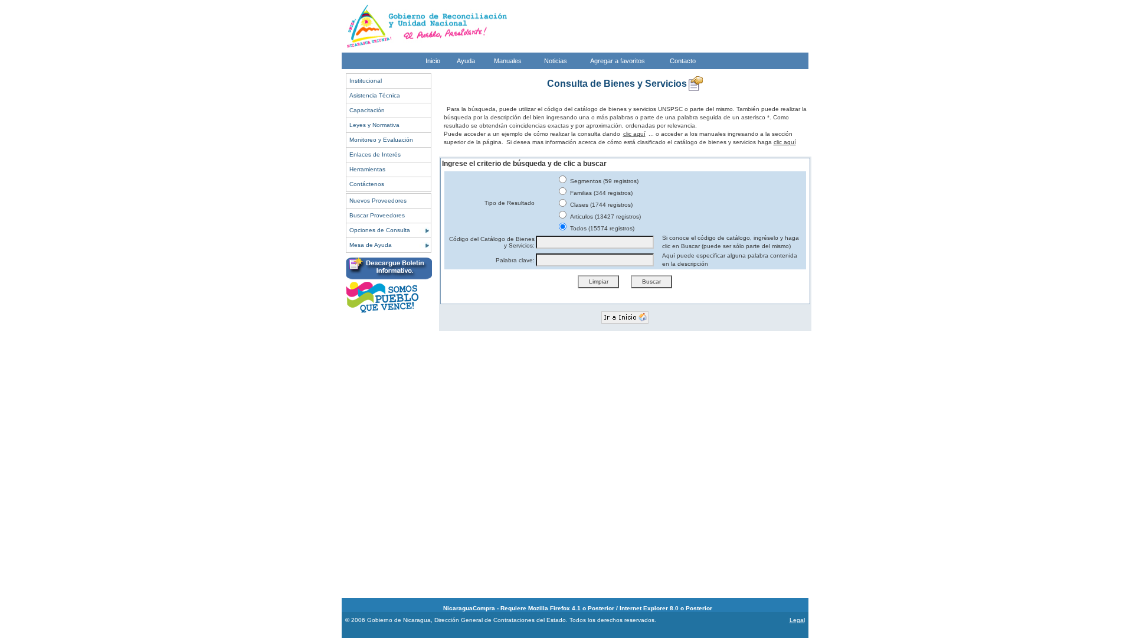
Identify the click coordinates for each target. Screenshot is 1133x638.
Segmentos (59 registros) (603, 181)
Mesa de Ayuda (370, 245)
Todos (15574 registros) (601, 228)
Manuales (508, 60)
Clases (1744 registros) (600, 204)
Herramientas (367, 169)
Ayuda (466, 60)
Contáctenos (366, 184)
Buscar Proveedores (377, 215)
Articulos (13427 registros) (604, 216)
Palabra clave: (515, 260)
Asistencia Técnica (374, 95)
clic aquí (634, 134)
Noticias (555, 60)
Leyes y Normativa (374, 125)
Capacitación (367, 110)
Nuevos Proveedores (378, 200)
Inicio (432, 60)
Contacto (683, 60)
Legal (797, 620)
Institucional (365, 80)
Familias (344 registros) (600, 193)
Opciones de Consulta (379, 230)
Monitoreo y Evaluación (381, 139)
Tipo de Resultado (509, 203)
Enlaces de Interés (375, 154)
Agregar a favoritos (617, 60)
